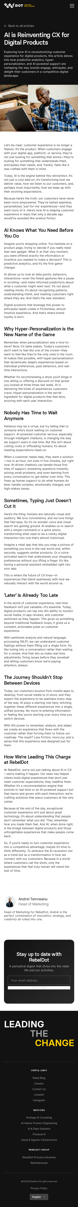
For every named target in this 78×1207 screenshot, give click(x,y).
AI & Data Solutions (39, 1128)
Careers (39, 1083)
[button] (72, 6)
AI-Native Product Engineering (39, 1123)
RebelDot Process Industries (39, 1157)
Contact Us (39, 1089)
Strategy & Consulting (39, 1117)
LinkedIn (39, 1094)
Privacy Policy (39, 1188)
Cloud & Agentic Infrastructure (39, 1139)
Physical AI (39, 1134)
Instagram (39, 1100)
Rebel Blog (39, 1077)
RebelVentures (39, 1162)
